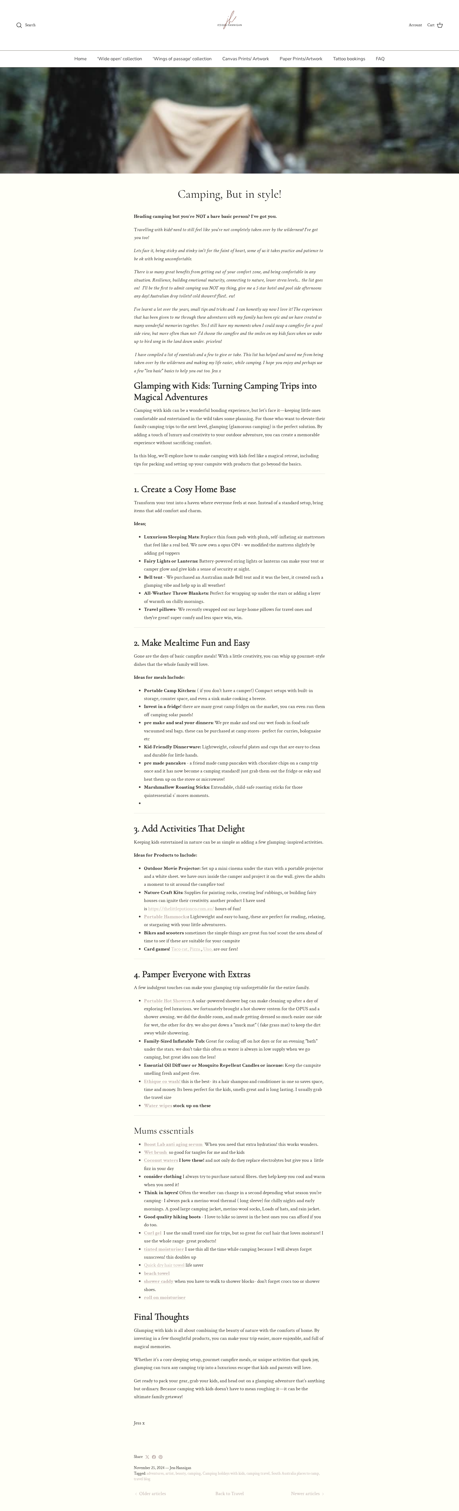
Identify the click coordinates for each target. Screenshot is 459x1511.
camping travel (258, 1473)
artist (169, 1473)
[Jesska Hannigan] (229, 25)
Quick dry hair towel (164, 1265)
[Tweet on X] (147, 1457)
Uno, (207, 949)
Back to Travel (229, 1493)
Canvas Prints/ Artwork (245, 59)
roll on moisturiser (165, 1297)
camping (194, 1473)
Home (80, 59)
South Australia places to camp (295, 1473)
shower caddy (158, 1281)
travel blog (142, 1479)
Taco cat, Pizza (185, 949)
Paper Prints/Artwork (301, 59)
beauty (181, 1473)
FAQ (380, 59)
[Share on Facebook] (154, 1457)
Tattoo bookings (349, 59)
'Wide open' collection (119, 59)
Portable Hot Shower (166, 1001)
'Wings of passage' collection (182, 59)
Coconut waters (161, 1160)
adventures (155, 1473)
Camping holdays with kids (224, 1473)
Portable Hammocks (166, 916)
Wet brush (156, 1152)
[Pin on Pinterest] (161, 1457)
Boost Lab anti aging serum (173, 1144)
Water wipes (158, 1105)
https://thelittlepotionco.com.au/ (181, 908)
